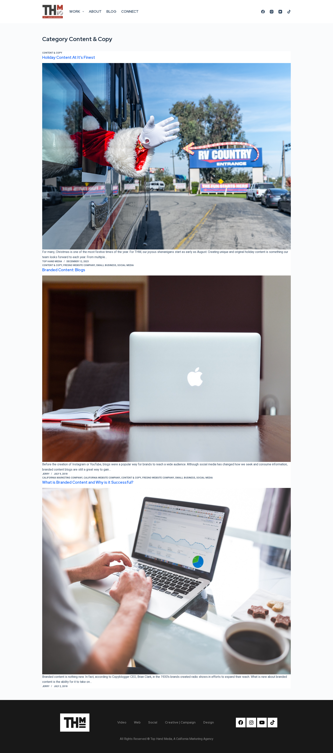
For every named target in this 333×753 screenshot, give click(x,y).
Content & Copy (52, 53)
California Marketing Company (62, 477)
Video (121, 722)
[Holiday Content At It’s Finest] (166, 156)
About (95, 11)
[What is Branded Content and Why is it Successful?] (166, 581)
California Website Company (102, 477)
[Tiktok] (272, 722)
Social (152, 722)
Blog (111, 11)
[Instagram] (271, 11)
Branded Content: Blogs (63, 269)
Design (208, 722)
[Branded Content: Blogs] (166, 368)
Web (137, 722)
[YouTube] (280, 11)
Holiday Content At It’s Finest (68, 57)
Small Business (106, 265)
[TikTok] (289, 11)
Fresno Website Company (79, 265)
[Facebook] (263, 11)
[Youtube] (262, 722)
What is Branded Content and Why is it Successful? (87, 482)
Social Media (125, 265)
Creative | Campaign (180, 722)
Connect (130, 11)
